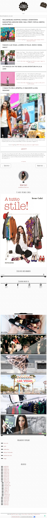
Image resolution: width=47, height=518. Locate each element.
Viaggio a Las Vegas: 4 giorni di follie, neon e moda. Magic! (22, 46)
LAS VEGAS (33, 61)
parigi (23, 144)
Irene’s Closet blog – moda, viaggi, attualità (23, 6)
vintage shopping (37, 39)
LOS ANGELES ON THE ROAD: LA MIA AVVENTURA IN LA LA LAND (22, 68)
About (24, 149)
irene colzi (6, 443)
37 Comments (32, 62)
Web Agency (15, 514)
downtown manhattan (29, 39)
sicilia (28, 144)
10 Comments (23, 161)
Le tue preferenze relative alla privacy (26, 516)
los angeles (38, 61)
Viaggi (22, 39)
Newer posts (41, 166)
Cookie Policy (30, 514)
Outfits (24, 61)
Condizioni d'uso (37, 514)
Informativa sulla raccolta (16, 516)
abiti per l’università (8, 452)
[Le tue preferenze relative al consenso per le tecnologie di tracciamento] (45, 516)
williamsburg (29, 40)
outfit (5, 446)
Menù (23, 13)
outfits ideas (6, 449)
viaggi (33, 144)
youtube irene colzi (8, 455)
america (32, 82)
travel (30, 144)
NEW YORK (19, 144)
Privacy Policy (24, 514)
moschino (40, 82)
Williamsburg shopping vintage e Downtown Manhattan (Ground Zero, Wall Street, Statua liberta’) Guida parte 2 (23, 22)
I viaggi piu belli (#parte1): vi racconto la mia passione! (20, 89)
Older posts (5, 166)
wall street (42, 39)
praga (25, 144)
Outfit (21, 61)
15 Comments (33, 40)
